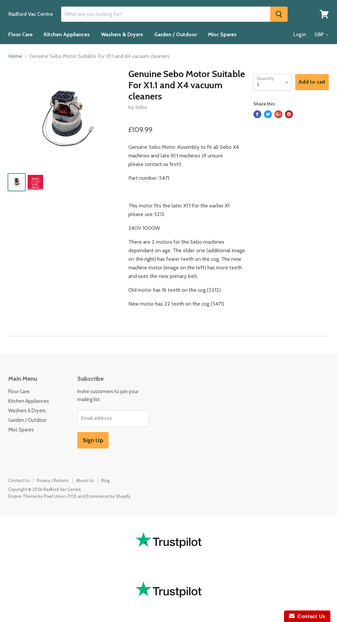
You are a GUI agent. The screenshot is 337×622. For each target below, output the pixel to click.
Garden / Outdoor (175, 34)
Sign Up (93, 440)
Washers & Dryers (122, 34)
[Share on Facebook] (257, 114)
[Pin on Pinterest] (289, 114)
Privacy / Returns (53, 480)
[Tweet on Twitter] (268, 114)
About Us (85, 480)
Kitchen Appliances (67, 34)
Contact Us (19, 480)
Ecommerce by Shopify (108, 496)
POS (72, 496)
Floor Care (20, 34)
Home (15, 56)
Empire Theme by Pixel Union (37, 496)
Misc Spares (222, 34)
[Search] (279, 14)
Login (299, 35)
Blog (105, 480)
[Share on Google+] (278, 114)
